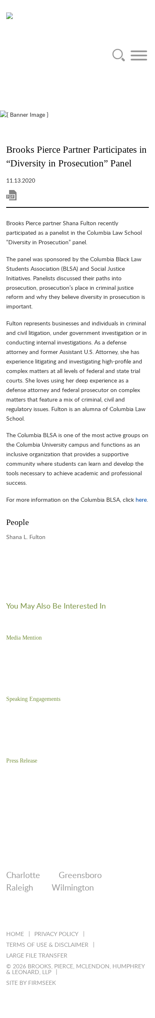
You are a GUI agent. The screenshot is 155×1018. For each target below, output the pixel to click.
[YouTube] (99, 914)
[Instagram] (77, 914)
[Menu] (139, 55)
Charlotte (23, 875)
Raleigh (19, 888)
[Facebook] (55, 914)
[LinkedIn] (10, 914)
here (141, 500)
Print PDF (11, 195)
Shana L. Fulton (25, 537)
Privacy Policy (56, 934)
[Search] (118, 55)
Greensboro (80, 875)
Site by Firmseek (31, 983)
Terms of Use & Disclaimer (47, 945)
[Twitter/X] (32, 914)
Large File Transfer (36, 956)
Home (15, 934)
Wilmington (73, 888)
